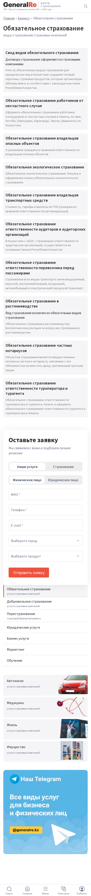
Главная (9, 18)
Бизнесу (24, 18)
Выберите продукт (26, 556)
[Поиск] (86, 6)
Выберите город (24, 540)
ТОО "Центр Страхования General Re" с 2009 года (27, 9)
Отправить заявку (28, 572)
